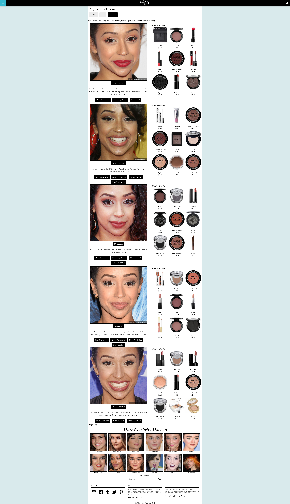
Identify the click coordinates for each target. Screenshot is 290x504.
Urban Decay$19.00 (176, 208)
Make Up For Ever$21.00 (176, 70)
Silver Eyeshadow (118, 263)
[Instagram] (94, 495)
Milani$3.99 (193, 417)
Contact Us (138, 497)
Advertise (131, 497)
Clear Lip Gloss (135, 177)
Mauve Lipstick (135, 258)
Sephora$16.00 (193, 70)
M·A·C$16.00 (177, 47)
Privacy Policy (169, 496)
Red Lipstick (135, 100)
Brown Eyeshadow (128, 20)
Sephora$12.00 (193, 94)
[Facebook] (100, 495)
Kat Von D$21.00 (193, 370)
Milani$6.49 (193, 254)
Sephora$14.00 (176, 94)
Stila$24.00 (160, 337)
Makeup (112, 14)
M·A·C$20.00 (193, 47)
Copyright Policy (180, 496)
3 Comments (118, 244)
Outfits (93, 14)
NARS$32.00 (160, 370)
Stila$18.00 (193, 150)
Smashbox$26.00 (177, 127)
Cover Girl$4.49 (177, 417)
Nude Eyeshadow (113, 20)
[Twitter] (114, 495)
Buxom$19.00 (160, 127)
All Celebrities (145, 475)
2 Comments (118, 326)
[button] (3, 3)
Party (153, 20)
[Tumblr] (107, 495)
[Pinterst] (121, 495)
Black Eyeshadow (143, 20)
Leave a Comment (118, 83)
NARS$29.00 (160, 47)
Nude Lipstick (118, 345)
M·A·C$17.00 (160, 313)
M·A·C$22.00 (177, 174)
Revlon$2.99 (177, 150)
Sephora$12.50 (193, 208)
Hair (103, 14)
